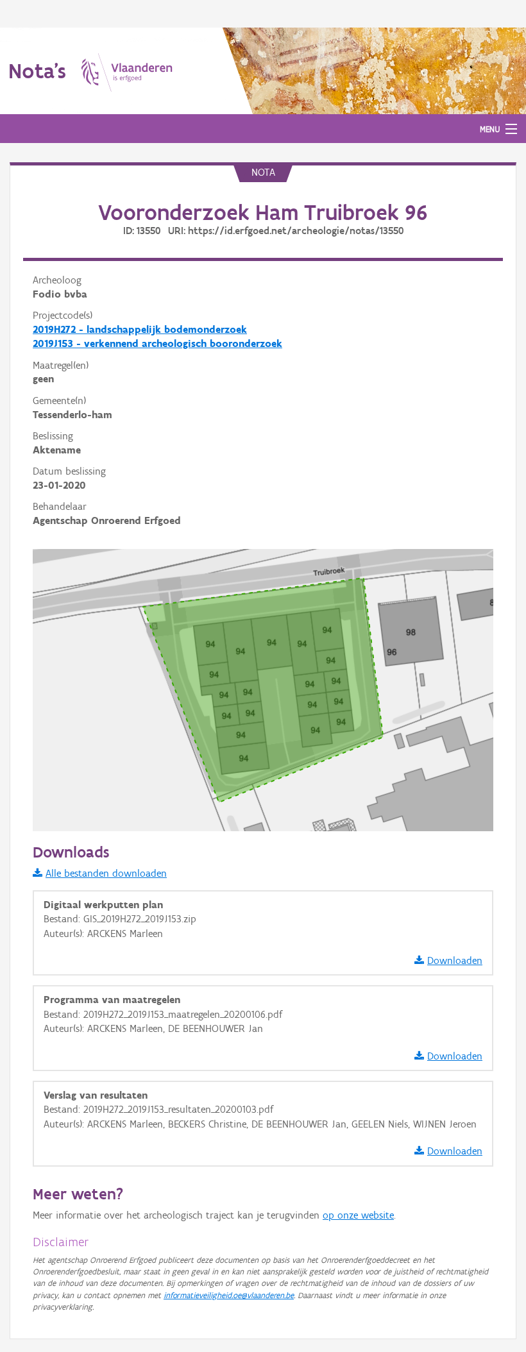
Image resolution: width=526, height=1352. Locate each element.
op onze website (358, 1215)
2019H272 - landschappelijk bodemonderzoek (140, 329)
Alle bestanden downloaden (106, 873)
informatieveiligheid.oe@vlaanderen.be (229, 1295)
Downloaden (454, 960)
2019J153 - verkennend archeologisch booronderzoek (157, 343)
